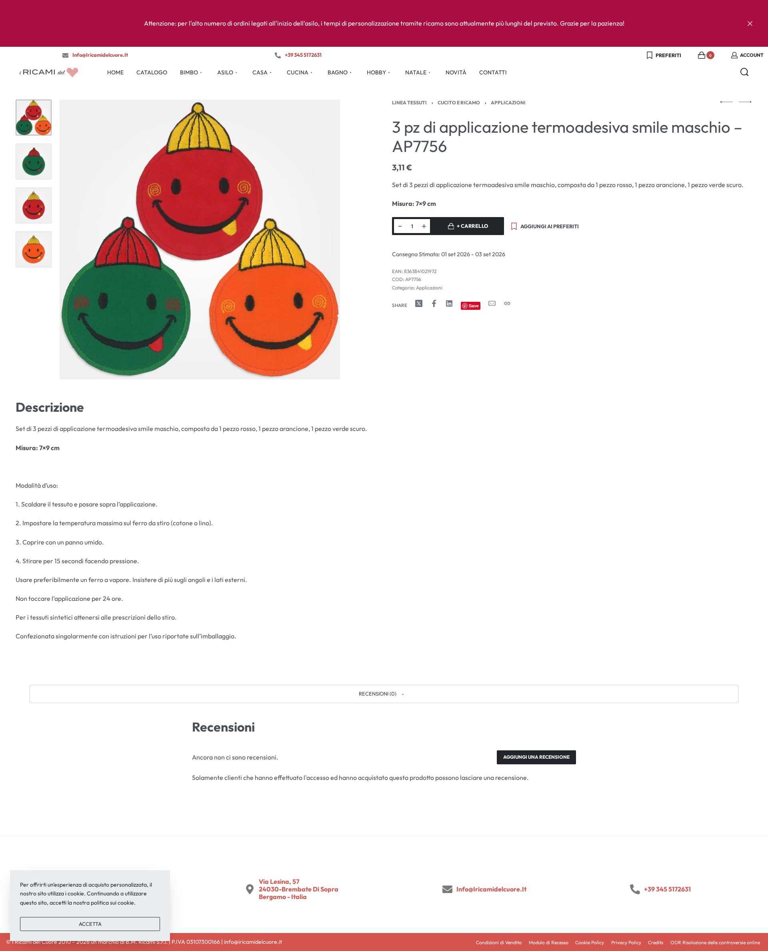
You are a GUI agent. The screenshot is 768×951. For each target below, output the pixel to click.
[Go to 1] (34, 118)
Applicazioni (508, 103)
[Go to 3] (34, 205)
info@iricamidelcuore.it (100, 55)
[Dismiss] (750, 23)
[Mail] (492, 303)
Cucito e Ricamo (459, 103)
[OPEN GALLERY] (200, 239)
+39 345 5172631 (303, 55)
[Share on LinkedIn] (449, 303)
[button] (384, 694)
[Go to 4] (34, 249)
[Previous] (81, 239)
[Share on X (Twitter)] (418, 303)
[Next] (318, 239)
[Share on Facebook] (434, 303)
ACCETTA (90, 924)
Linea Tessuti (409, 103)
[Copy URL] (507, 303)
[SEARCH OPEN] (744, 72)
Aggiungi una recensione (536, 757)
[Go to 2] (34, 161)
